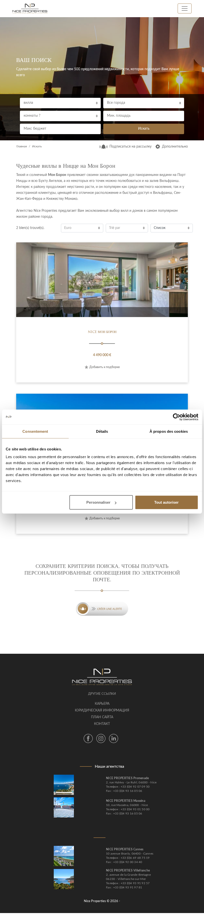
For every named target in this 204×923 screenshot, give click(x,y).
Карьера (102, 704)
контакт (102, 724)
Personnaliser (98, 502)
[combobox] (60, 103)
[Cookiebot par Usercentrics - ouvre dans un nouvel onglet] (176, 417)
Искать (144, 128)
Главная (21, 146)
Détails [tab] (102, 431)
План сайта (102, 717)
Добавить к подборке (104, 367)
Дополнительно (175, 146)
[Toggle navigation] (185, 8)
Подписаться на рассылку (130, 146)
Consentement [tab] (35, 431)
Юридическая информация (102, 710)
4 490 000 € (102, 355)
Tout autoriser (166, 502)
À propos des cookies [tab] (169, 431)
